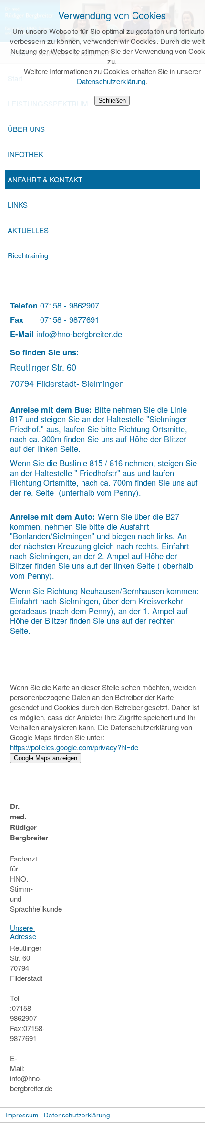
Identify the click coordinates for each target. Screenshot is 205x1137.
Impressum (21, 1114)
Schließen (112, 100)
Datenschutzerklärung (111, 81)
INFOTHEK (25, 154)
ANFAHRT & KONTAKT (45, 179)
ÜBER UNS (26, 129)
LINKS (18, 205)
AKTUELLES (28, 230)
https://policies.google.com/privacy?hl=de (74, 747)
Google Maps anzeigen (45, 758)
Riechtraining (28, 255)
